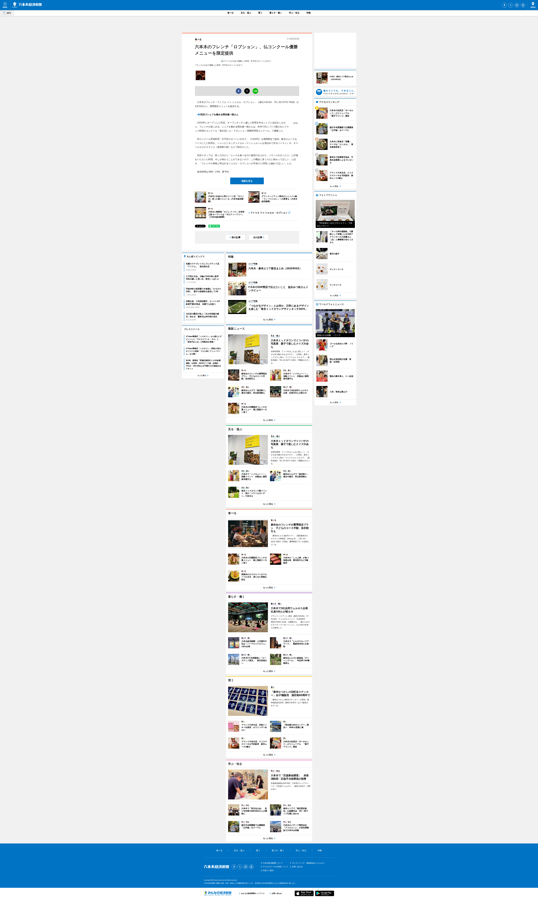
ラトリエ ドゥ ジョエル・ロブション (269, 212)
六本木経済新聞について (273, 863)
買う (260, 12)
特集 (309, 12)
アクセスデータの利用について (275, 866)
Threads (523, 5)
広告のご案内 (268, 870)
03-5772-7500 (286, 102)
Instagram (516, 5)
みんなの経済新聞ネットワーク (217, 893)
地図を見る (247, 181)
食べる (230, 12)
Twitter (510, 5)
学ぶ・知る (294, 12)
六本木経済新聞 (27, 5)
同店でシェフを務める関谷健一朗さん (219, 114)
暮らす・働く (275, 12)
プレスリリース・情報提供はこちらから (308, 863)
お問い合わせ (297, 866)
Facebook (504, 5)
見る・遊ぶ (246, 12)
